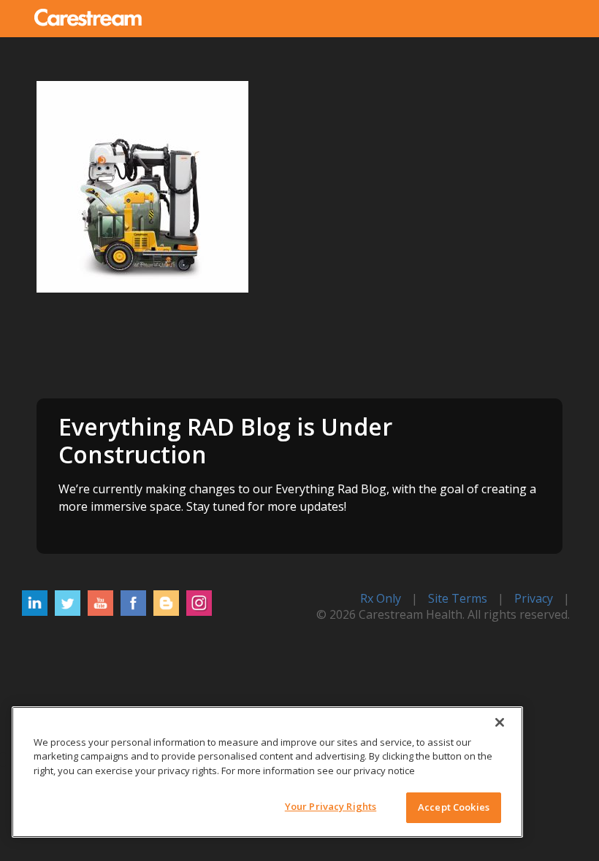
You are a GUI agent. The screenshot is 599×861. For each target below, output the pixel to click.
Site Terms (457, 598)
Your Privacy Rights (330, 806)
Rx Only (380, 598)
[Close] (500, 722)
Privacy (533, 598)
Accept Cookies (453, 807)
